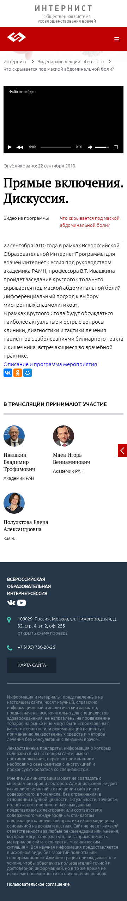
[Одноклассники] (17, 373)
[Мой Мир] (27, 373)
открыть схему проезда (43, 632)
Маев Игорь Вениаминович (71, 458)
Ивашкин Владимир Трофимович (19, 461)
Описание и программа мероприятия (50, 364)
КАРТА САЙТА (32, 664)
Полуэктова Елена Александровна (26, 525)
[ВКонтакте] (8, 373)
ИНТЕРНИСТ (63, 9)
